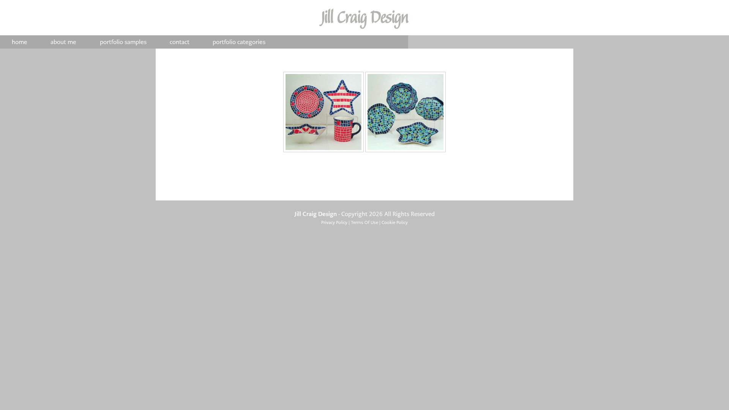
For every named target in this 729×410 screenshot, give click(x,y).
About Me (63, 42)
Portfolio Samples (123, 42)
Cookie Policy (395, 222)
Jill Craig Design (364, 17)
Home (19, 42)
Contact (179, 42)
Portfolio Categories (239, 42)
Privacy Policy (334, 222)
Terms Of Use (364, 222)
